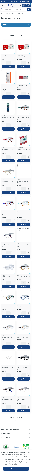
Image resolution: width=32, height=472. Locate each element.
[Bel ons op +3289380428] (20, 5)
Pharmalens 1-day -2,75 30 (8, 57)
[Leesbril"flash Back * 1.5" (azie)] (8, 358)
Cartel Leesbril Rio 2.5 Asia (8, 276)
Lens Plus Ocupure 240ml (8, 117)
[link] (10, 421)
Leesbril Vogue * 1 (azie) (23, 337)
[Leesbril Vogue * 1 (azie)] (24, 327)
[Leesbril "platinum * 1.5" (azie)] (24, 389)
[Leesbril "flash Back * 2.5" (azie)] (24, 358)
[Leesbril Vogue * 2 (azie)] (8, 327)
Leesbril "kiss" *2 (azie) (22, 213)
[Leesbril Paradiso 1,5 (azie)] (8, 297)
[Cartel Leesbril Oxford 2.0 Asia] (24, 235)
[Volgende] (22, 421)
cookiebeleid (13, 464)
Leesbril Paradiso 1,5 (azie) (8, 307)
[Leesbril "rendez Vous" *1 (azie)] (8, 389)
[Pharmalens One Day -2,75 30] (24, 77)
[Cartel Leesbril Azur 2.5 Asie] (8, 235)
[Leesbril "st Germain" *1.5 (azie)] (24, 108)
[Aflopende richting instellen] (22, 35)
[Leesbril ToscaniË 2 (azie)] (24, 297)
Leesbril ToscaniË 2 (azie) (23, 307)
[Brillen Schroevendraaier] (8, 77)
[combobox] (14, 9)
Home (2, 13)
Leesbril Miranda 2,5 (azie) (23, 276)
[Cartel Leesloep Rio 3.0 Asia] (24, 171)
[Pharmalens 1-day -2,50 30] (24, 47)
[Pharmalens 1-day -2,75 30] (8, 47)
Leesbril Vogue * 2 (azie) (7, 337)
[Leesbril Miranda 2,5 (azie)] (24, 267)
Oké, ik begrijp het (16, 469)
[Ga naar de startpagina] (11, 5)
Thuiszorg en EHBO (10, 13)
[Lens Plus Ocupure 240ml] (8, 108)
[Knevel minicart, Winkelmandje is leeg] (23, 5)
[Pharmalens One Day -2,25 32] (24, 139)
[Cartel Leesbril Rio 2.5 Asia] (8, 267)
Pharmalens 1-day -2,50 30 (23, 57)
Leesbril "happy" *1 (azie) (8, 149)
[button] (16, 25)
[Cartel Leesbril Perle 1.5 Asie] (8, 171)
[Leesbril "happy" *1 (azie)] (8, 139)
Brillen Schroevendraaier (8, 87)
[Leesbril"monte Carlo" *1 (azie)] (8, 203)
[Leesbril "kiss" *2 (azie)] (24, 203)
